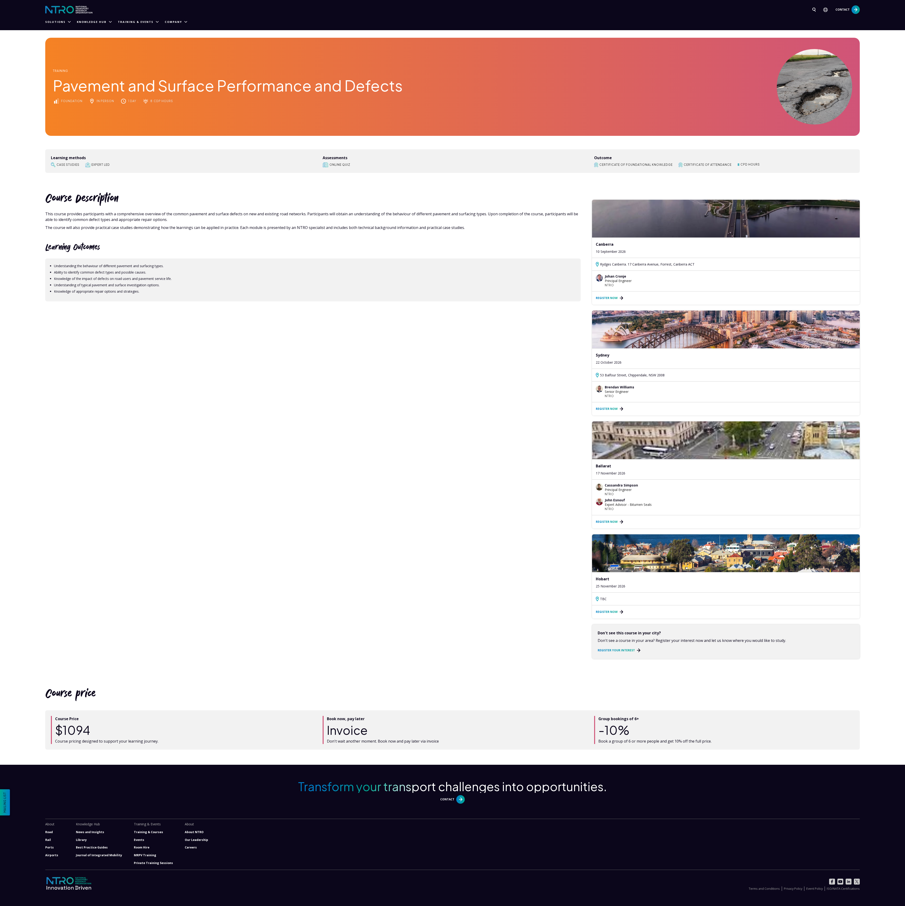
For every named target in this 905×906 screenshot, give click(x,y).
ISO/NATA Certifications (843, 888)
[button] (827, 9)
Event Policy (814, 888)
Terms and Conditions (764, 888)
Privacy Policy (793, 888)
